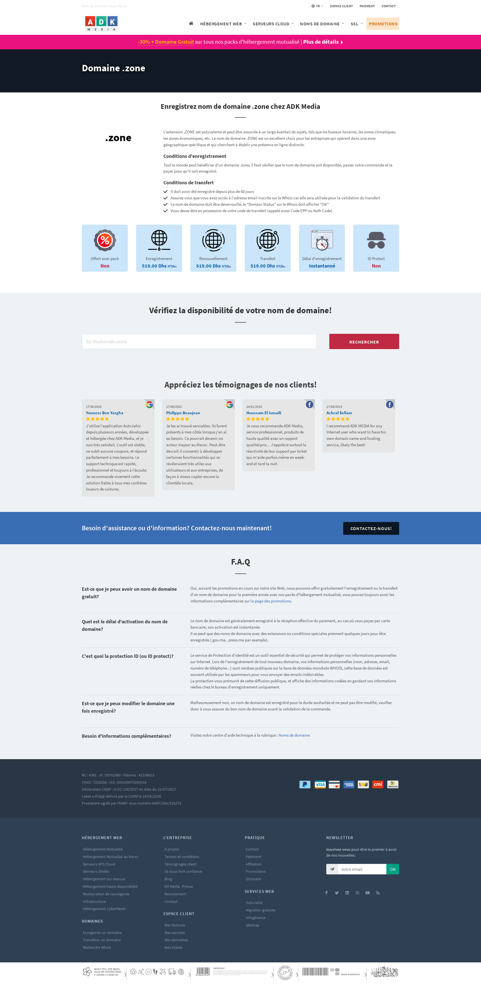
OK (393, 869)
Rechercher (364, 342)
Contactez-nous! (371, 528)
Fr (318, 6)
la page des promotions (271, 601)
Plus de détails (321, 41)
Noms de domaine (294, 735)
